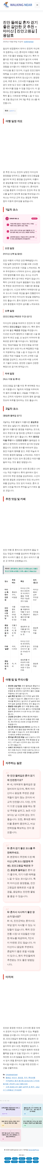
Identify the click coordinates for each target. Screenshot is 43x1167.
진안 (25, 1078)
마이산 (14, 1078)
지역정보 (36, 1161)
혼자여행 (31, 1078)
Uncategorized (12, 1075)
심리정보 (29, 1158)
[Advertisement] (21, 147)
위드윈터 (29, 1161)
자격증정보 (22, 1161)
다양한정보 (14, 1161)
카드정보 (7, 1161)
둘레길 (8, 1078)
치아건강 (15, 1158)
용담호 (20, 1078)
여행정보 (36, 1158)
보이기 (12, 111)
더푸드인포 (7, 1158)
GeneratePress (33, 1150)
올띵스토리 (22, 1158)
